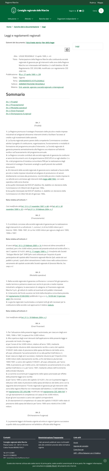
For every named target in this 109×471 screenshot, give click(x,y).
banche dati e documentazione (26, 26)
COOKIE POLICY (51, 466)
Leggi (77, 46)
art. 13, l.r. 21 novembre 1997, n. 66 (35, 206)
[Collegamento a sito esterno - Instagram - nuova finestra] (83, 10)
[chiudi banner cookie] (105, 461)
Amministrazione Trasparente (50, 437)
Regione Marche (11, 2)
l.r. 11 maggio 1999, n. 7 (39, 251)
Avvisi (76, 442)
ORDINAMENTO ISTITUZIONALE (31, 80)
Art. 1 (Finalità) (12, 101)
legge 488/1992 (49, 179)
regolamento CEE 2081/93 (54, 391)
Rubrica (93, 2)
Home (8, 26)
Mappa (100, 2)
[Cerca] (101, 10)
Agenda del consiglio (81, 446)
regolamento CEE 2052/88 (19, 391)
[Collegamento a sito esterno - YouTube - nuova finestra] (80, 10)
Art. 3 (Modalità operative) (16, 107)
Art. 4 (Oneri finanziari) (15, 110)
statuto (51, 305)
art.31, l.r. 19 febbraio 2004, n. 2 (40, 209)
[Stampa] (67, 50)
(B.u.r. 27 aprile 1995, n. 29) (30, 74)
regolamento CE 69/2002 (19, 296)
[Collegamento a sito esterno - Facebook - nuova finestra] (77, 10)
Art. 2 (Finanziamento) (15, 104)
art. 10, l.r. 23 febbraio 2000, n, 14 (28, 245)
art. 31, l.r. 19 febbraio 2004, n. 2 (33, 317)
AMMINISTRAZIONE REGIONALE (32, 84)
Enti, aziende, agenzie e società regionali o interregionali (41, 87)
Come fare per (79, 449)
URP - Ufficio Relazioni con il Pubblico (87, 453)
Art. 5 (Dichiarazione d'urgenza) (18, 113)
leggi (44, 26)
